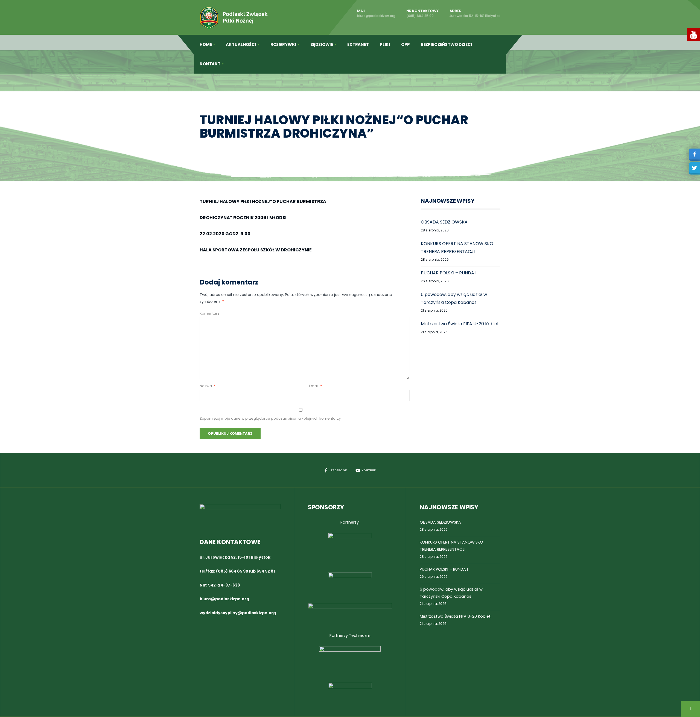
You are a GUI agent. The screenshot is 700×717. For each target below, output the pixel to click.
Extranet (358, 44)
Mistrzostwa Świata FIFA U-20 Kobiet (460, 324)
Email (315, 385)
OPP (405, 44)
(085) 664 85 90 (232, 571)
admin (246, 148)
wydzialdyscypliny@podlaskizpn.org (238, 613)
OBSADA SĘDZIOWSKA (444, 222)
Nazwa (207, 385)
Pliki (385, 44)
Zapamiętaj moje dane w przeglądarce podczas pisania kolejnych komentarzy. (271, 418)
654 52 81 (265, 571)
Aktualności (241, 44)
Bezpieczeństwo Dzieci (446, 44)
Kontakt (210, 64)
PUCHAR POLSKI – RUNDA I (448, 273)
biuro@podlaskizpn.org (224, 599)
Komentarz (209, 313)
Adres (475, 13)
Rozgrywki (283, 44)
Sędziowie (321, 44)
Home (206, 44)
